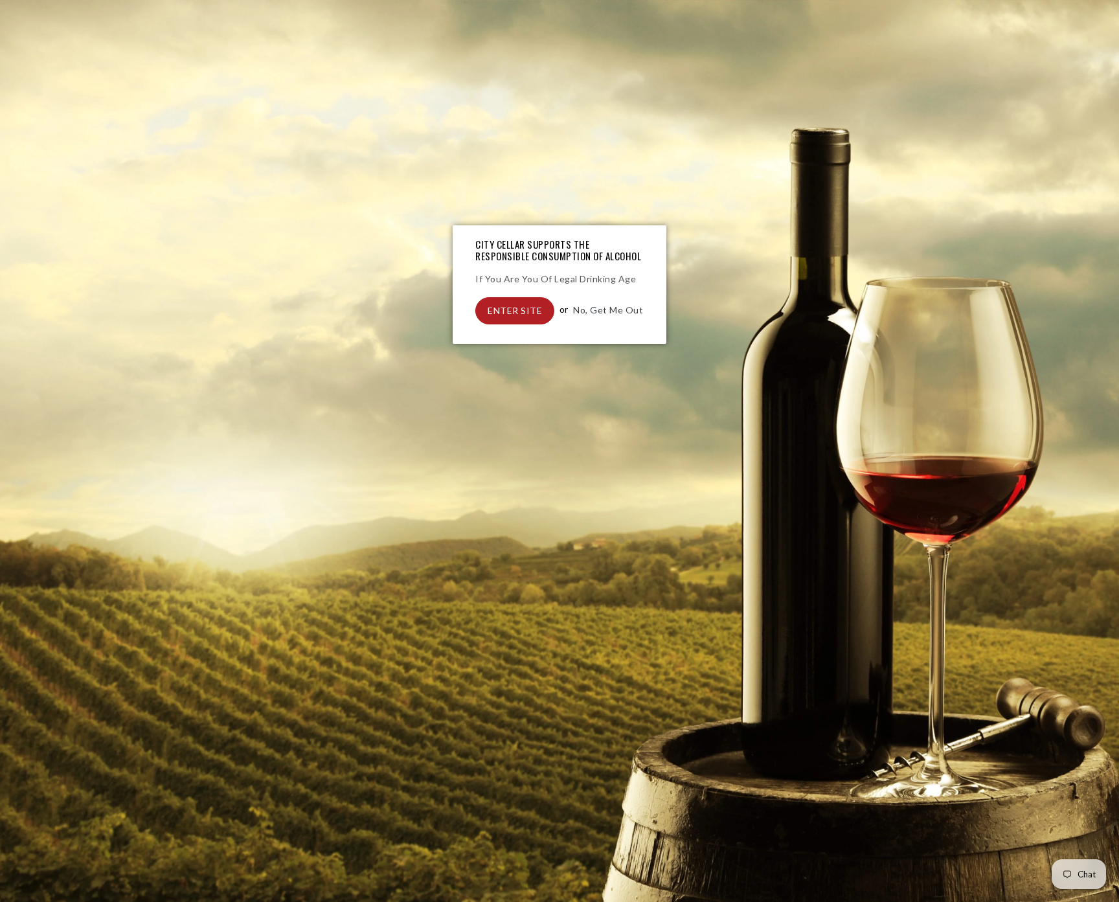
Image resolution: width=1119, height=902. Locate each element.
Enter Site (515, 310)
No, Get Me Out (608, 309)
